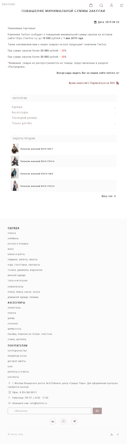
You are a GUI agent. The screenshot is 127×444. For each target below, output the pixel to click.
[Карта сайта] (111, 434)
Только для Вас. (22, 123)
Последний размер (24, 117)
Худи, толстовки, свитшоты (24, 265)
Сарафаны (13, 239)
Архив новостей (78, 83)
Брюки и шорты (16, 254)
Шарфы (11, 318)
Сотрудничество (17, 351)
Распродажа (16, 66)
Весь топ (107, 196)
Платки (12, 313)
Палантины (14, 308)
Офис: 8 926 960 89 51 (24, 392)
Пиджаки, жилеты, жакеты (23, 260)
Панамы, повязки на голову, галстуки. (30, 334)
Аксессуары (20, 112)
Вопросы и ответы (18, 372)
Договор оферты (17, 361)
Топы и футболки (18, 281)
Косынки (13, 324)
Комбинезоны (16, 287)
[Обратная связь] (118, 434)
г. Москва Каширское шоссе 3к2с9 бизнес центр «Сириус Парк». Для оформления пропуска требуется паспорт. (63, 385)
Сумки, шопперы (17, 339)
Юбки (11, 249)
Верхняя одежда (17, 275)
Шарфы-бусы (14, 329)
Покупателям (18, 345)
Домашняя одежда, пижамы (23, 297)
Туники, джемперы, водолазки (25, 270)
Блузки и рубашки (18, 244)
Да (97, 410)
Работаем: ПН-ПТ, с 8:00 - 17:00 (30, 398)
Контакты (13, 377)
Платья (12, 233)
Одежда (17, 107)
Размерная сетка (17, 356)
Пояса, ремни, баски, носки (24, 292)
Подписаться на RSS (103, 83)
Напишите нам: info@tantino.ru (29, 403)
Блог (10, 367)
